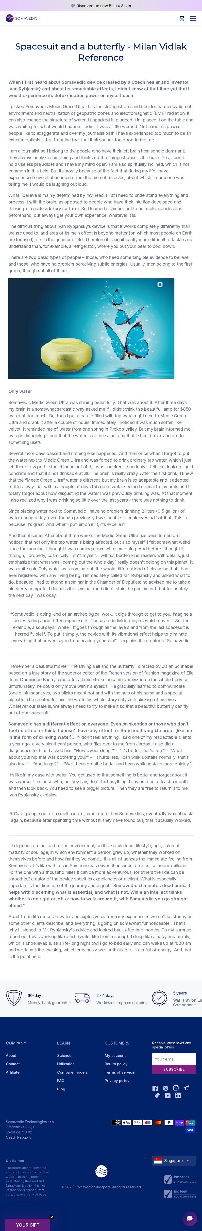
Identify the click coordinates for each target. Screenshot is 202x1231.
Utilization (65, 1064)
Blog (61, 1089)
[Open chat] (189, 1218)
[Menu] (191, 18)
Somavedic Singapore (93, 1187)
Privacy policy (117, 1080)
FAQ (60, 1080)
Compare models (72, 1072)
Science (64, 1055)
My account (115, 1055)
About (11, 1055)
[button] (27, 1225)
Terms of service (120, 1072)
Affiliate (12, 1072)
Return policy (116, 1064)
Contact (13, 1064)
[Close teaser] (51, 1217)
